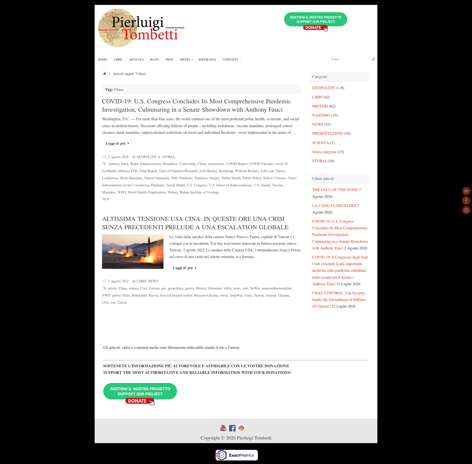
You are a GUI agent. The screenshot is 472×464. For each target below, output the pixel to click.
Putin (126, 295)
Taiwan (259, 295)
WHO (122, 192)
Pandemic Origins (207, 178)
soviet (224, 295)
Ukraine (283, 295)
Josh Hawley (208, 170)
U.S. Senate (262, 185)
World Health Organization (147, 192)
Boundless (170, 163)
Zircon (122, 302)
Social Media (175, 185)
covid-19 (282, 163)
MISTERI (320, 106)
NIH (174, 178)
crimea (133, 288)
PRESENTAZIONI (327, 133)
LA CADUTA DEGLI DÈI (334, 205)
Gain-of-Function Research (178, 170)
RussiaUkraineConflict (176, 295)
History (201, 288)
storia (248, 295)
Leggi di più (115, 143)
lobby (228, 288)
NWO (106, 295)
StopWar (236, 295)
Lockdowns (110, 178)
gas (163, 288)
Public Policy (252, 178)
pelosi (116, 295)
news (237, 288)
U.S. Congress (197, 185)
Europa (154, 288)
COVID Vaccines (262, 163)
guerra (189, 288)
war (113, 302)
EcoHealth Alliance (115, 170)
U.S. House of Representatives (230, 185)
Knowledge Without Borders (239, 170)
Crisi (143, 288)
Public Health (231, 178)
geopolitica (175, 288)
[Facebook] (466, 200)
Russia (153, 295)
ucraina (271, 295)
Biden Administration (145, 163)
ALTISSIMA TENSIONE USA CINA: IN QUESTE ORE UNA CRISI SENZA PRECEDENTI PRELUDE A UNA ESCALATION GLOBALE (195, 222)
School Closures (274, 178)
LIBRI (141, 281)
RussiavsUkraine (206, 295)
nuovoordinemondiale (277, 288)
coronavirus (216, 163)
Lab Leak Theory (273, 170)
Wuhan (172, 192)
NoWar (255, 288)
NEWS (153, 281)
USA (105, 302)
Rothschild (139, 295)
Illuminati (215, 288)
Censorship (187, 163)
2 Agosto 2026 (118, 156)
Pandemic (186, 178)
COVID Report (237, 163)
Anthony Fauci (118, 163)
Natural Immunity (156, 178)
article (112, 288)
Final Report (148, 170)
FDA (134, 170)
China (201, 163)
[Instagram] (466, 210)
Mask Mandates (131, 178)
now (245, 288)
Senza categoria (324, 151)
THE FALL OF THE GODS (335, 189)
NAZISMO (321, 115)
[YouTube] (466, 191)
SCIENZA (320, 142)
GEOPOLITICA (148, 156)
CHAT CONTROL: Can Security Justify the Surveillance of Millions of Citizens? (339, 299)
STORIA (168, 156)
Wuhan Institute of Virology (199, 192)
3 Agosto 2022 (118, 281)
